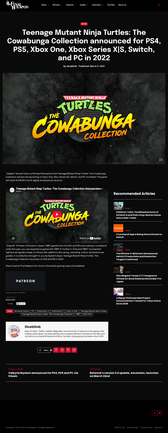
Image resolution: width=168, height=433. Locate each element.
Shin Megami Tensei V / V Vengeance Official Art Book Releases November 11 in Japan (138, 278)
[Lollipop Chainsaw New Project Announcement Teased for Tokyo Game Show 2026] (118, 292)
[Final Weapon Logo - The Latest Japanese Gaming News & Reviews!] (20, 5)
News (84, 24)
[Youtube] (159, 413)
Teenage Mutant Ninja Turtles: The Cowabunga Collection (47, 314)
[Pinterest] (68, 350)
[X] (62, 350)
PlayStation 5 (58, 311)
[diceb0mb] (15, 331)
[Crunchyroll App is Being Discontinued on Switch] (118, 228)
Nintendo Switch (22, 311)
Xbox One (87, 314)
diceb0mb (72, 66)
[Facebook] (56, 350)
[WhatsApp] (74, 350)
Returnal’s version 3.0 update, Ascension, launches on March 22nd (124, 374)
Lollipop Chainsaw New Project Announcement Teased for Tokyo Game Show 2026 (138, 300)
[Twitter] (154, 413)
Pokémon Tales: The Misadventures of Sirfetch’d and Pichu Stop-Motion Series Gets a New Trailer (138, 215)
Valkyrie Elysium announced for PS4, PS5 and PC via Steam (43, 374)
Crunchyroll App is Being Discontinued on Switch (139, 236)
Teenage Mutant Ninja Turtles (93, 311)
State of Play (72, 311)
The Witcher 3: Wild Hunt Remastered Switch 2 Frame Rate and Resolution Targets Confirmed (137, 256)
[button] (159, 5)
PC (33, 311)
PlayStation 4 (43, 311)
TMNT (78, 314)
